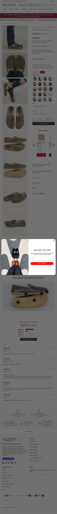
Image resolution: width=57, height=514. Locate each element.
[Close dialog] (54, 240)
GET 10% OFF (42, 263)
